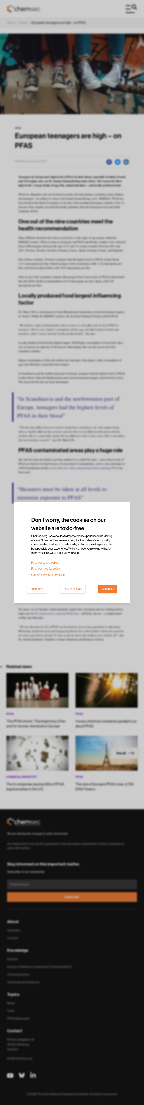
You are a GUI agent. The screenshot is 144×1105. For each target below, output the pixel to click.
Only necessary (73, 589)
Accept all (108, 589)
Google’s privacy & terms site (48, 575)
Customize (36, 589)
